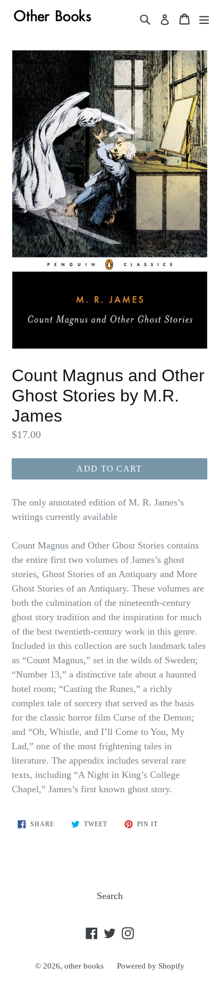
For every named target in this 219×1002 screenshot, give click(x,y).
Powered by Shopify (150, 966)
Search (110, 895)
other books (84, 966)
